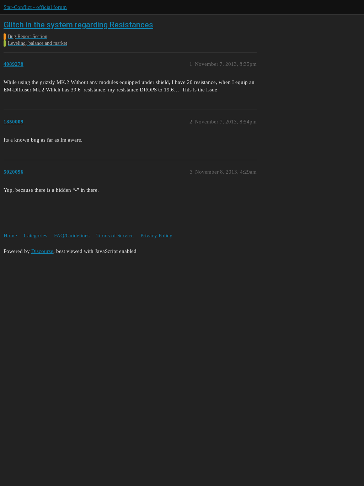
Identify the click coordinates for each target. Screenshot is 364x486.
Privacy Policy (156, 235)
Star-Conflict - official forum (35, 7)
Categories (35, 235)
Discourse (42, 251)
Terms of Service (115, 235)
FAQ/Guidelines (72, 235)
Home (10, 235)
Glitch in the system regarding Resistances (78, 24)
